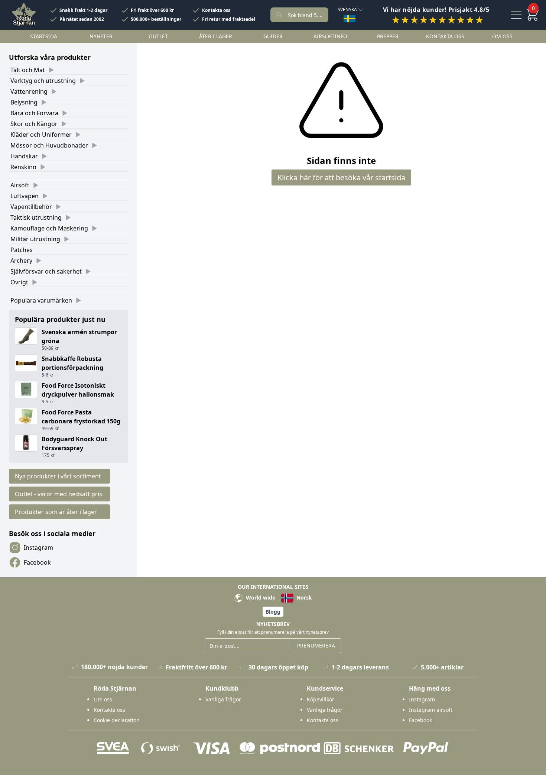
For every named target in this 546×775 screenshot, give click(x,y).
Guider (273, 36)
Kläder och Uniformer (41, 134)
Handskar (24, 156)
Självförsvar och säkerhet (46, 271)
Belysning (24, 102)
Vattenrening (29, 91)
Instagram (38, 547)
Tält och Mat (27, 70)
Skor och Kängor (34, 124)
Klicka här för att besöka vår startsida (341, 177)
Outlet (158, 36)
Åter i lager (215, 36)
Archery (21, 260)
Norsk (303, 597)
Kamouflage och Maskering (49, 228)
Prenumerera (316, 645)
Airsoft (19, 185)
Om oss (502, 36)
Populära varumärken (41, 300)
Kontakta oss (216, 10)
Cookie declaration (117, 720)
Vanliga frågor (223, 699)
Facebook (37, 562)
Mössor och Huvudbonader (49, 145)
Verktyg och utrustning (43, 81)
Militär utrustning (35, 239)
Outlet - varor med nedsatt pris (58, 494)
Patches (21, 250)
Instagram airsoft (430, 709)
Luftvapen (24, 196)
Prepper (388, 36)
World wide (259, 597)
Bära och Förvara (34, 113)
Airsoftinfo (330, 36)
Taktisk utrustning (36, 217)
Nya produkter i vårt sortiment (58, 476)
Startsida (43, 36)
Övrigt (19, 282)
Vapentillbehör (31, 207)
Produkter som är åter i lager (56, 512)
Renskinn (23, 167)
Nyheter (101, 36)
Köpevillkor (320, 699)
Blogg (273, 611)
